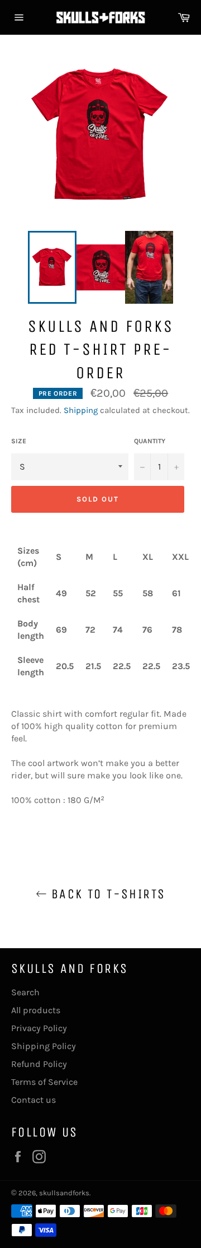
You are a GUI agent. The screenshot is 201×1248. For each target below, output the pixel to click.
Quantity (149, 441)
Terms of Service (44, 1082)
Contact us (33, 1099)
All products (35, 1010)
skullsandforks (64, 1193)
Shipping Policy (43, 1046)
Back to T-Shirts (106, 894)
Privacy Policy (39, 1028)
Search (25, 992)
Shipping (81, 410)
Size (18, 441)
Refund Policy (39, 1064)
